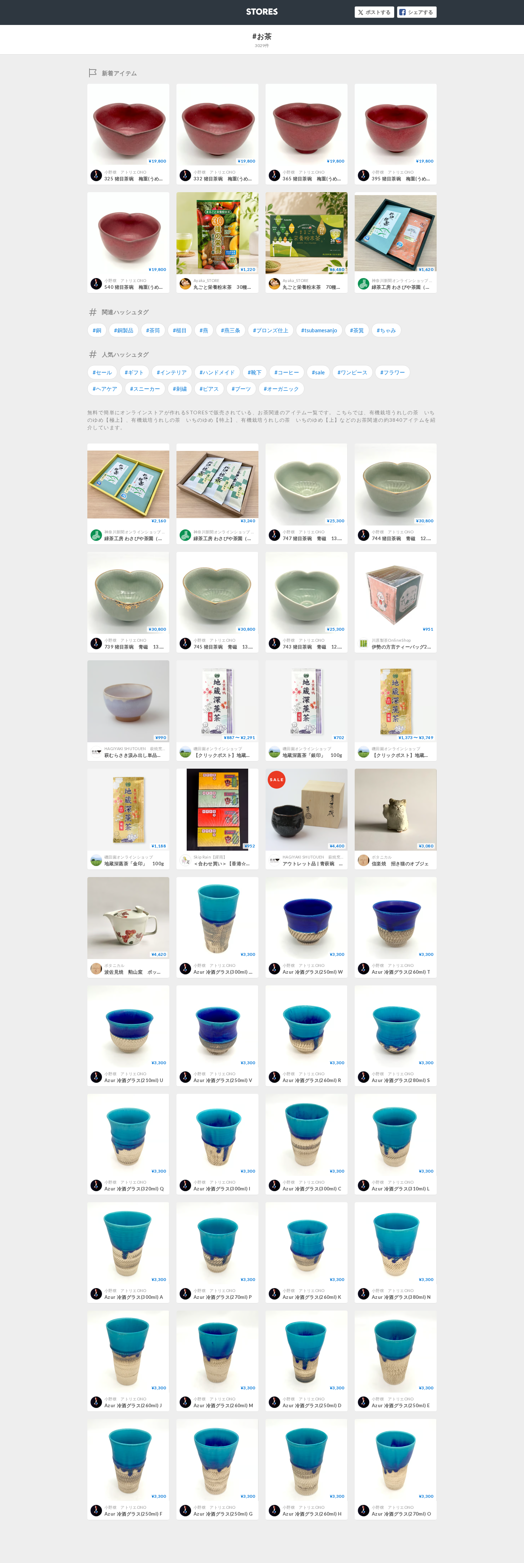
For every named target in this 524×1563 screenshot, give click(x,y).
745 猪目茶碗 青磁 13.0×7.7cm (231, 647)
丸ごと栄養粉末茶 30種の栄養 (228, 287)
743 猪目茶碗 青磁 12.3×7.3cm (320, 647)
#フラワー (392, 372)
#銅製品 (123, 330)
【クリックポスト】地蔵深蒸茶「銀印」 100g (245, 755)
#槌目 (180, 330)
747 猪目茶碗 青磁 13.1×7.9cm (320, 538)
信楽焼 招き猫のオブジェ (400, 863)
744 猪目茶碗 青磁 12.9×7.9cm (409, 538)
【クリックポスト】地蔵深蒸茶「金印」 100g (423, 755)
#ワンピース (353, 372)
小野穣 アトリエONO (125, 172)
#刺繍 (180, 388)
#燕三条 (230, 330)
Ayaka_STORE (207, 280)
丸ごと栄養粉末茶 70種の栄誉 (317, 287)
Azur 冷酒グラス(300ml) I (222, 1189)
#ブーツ (241, 388)
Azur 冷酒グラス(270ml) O (401, 1514)
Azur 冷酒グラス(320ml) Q (134, 1189)
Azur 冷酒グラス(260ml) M (223, 1405)
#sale (318, 372)
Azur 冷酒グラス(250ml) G (223, 1514)
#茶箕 (357, 330)
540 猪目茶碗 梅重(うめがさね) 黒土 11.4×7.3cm (160, 287)
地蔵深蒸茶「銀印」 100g (312, 755)
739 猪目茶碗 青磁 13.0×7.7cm (142, 647)
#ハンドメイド (217, 372)
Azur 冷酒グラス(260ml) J (133, 1405)
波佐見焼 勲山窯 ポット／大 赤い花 (147, 972)
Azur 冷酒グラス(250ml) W (313, 972)
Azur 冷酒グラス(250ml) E (401, 1405)
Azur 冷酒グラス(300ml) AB (225, 972)
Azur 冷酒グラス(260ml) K (312, 1297)
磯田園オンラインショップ (218, 748)
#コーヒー (286, 372)
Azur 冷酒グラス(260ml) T (401, 972)
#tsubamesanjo (319, 330)
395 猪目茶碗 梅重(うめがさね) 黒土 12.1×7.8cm (428, 178)
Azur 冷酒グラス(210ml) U (133, 1080)
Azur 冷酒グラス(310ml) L (401, 1189)
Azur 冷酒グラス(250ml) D (312, 1405)
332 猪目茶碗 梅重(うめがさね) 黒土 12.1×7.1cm (250, 178)
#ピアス (209, 388)
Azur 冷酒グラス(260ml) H (312, 1514)
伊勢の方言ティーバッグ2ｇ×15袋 (409, 647)
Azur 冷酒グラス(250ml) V (223, 1080)
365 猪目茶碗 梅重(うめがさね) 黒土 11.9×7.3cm (339, 178)
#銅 (97, 330)
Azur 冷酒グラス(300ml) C (312, 1189)
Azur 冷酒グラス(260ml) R (312, 1080)
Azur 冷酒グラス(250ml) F (133, 1514)
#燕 (204, 330)
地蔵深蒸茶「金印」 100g (134, 863)
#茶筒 (153, 330)
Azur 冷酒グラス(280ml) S (401, 1080)
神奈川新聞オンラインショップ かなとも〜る (412, 280)
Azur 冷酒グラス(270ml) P (223, 1297)
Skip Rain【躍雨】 (210, 857)
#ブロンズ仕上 (270, 330)
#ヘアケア (105, 388)
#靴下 (255, 372)
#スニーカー (145, 388)
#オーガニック (281, 388)
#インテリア (172, 372)
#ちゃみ (386, 330)
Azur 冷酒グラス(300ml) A (133, 1297)
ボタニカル (382, 857)
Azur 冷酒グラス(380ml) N (401, 1297)
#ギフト (134, 372)
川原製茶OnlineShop (391, 640)
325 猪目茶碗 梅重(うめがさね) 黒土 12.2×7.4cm (160, 178)
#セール (102, 372)
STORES (250, 9)
